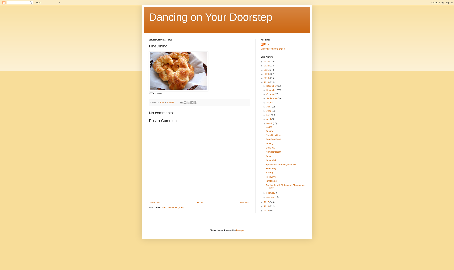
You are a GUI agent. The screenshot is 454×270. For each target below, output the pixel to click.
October (270, 94)
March (269, 123)
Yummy (269, 131)
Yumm (269, 156)
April (268, 119)
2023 (266, 61)
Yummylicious (272, 160)
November (271, 90)
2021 (266, 70)
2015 (266, 210)
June (269, 111)
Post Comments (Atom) (173, 207)
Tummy (269, 143)
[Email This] (181, 102)
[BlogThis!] (185, 102)
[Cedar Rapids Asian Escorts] (178, 90)
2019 (266, 78)
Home (200, 202)
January (270, 197)
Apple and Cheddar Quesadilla (281, 164)
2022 (266, 65)
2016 (266, 206)
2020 (266, 74)
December (271, 86)
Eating (269, 127)
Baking (269, 172)
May (268, 115)
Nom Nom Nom (273, 135)
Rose (267, 44)
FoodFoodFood (273, 139)
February (271, 193)
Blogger (240, 230)
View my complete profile (273, 49)
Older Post (244, 202)
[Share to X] (188, 102)
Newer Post (155, 202)
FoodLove (271, 177)
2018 (266, 82)
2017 (266, 202)
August (270, 102)
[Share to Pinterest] (195, 102)
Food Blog (271, 168)
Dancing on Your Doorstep (210, 17)
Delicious (270, 148)
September (272, 98)
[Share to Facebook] (191, 102)
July (268, 107)
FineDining (271, 181)
